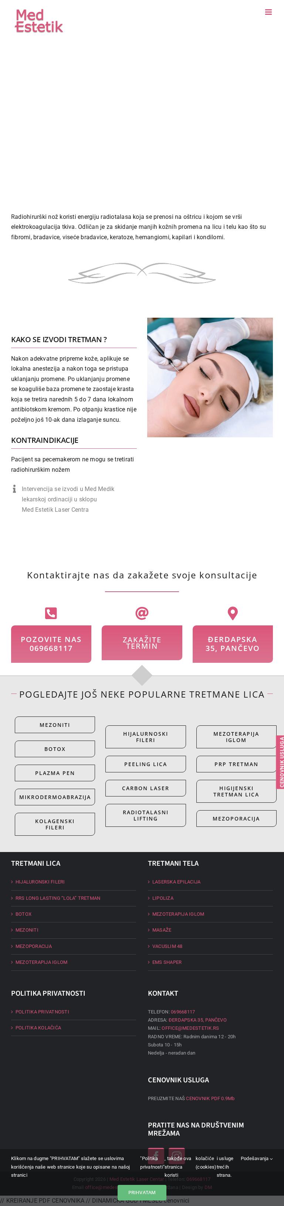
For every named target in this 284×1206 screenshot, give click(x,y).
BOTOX (23, 914)
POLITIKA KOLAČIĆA (38, 1027)
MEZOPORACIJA (34, 946)
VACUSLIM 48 (167, 946)
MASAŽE (161, 930)
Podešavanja (255, 1158)
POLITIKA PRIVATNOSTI (42, 1012)
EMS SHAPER (167, 962)
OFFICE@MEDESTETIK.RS (190, 1028)
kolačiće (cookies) (206, 1162)
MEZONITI (27, 930)
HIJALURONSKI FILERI (40, 882)
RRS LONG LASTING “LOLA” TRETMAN (58, 898)
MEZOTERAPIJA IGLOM (41, 962)
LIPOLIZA (162, 898)
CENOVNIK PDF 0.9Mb (210, 1098)
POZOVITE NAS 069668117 (51, 643)
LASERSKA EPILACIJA (176, 882)
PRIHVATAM (142, 1192)
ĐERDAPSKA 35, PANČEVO (233, 643)
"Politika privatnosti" (152, 1162)
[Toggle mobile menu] (269, 12)
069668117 (183, 1012)
